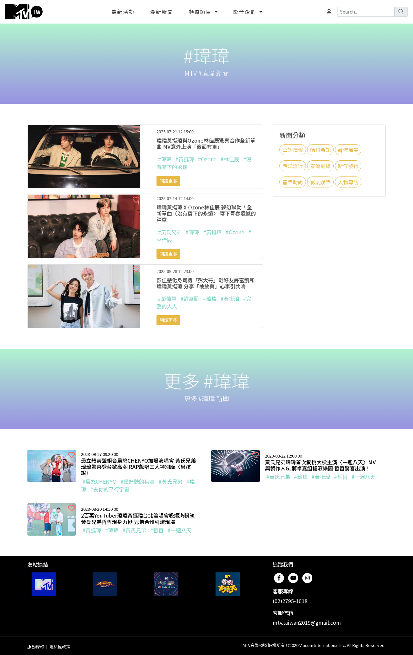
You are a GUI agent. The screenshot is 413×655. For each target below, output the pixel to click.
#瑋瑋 (164, 159)
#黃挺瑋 (184, 159)
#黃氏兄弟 (170, 232)
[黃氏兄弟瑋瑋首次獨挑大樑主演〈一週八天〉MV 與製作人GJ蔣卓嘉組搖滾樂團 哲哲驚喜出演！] (235, 465)
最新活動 (123, 11)
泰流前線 (320, 166)
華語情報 (292, 150)
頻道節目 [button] (201, 11)
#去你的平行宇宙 (109, 489)
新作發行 (348, 166)
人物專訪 (348, 182)
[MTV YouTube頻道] (43, 584)
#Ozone (207, 159)
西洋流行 (292, 166)
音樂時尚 (292, 182)
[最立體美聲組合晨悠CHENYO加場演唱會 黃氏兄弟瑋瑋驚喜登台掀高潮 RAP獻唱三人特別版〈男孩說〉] (51, 465)
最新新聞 (161, 11)
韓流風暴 (348, 150)
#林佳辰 (229, 159)
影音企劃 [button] (245, 11)
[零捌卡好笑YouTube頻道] (227, 584)
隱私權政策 (59, 646)
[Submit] (401, 12)
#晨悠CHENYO (99, 481)
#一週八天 (363, 476)
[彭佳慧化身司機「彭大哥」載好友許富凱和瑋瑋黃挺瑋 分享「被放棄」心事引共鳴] (84, 295)
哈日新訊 (320, 150)
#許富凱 (189, 298)
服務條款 (35, 646)
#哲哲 (341, 476)
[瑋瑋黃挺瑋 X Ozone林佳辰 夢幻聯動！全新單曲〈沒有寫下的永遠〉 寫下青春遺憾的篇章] (84, 225)
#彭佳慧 (167, 298)
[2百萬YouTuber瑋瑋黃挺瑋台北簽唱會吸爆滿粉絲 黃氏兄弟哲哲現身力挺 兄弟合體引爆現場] (51, 518)
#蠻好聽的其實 (137, 481)
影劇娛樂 (320, 182)
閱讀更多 (168, 180)
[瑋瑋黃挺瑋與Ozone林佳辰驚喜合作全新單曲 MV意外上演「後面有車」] (84, 155)
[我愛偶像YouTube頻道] (166, 584)
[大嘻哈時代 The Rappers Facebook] (105, 584)
